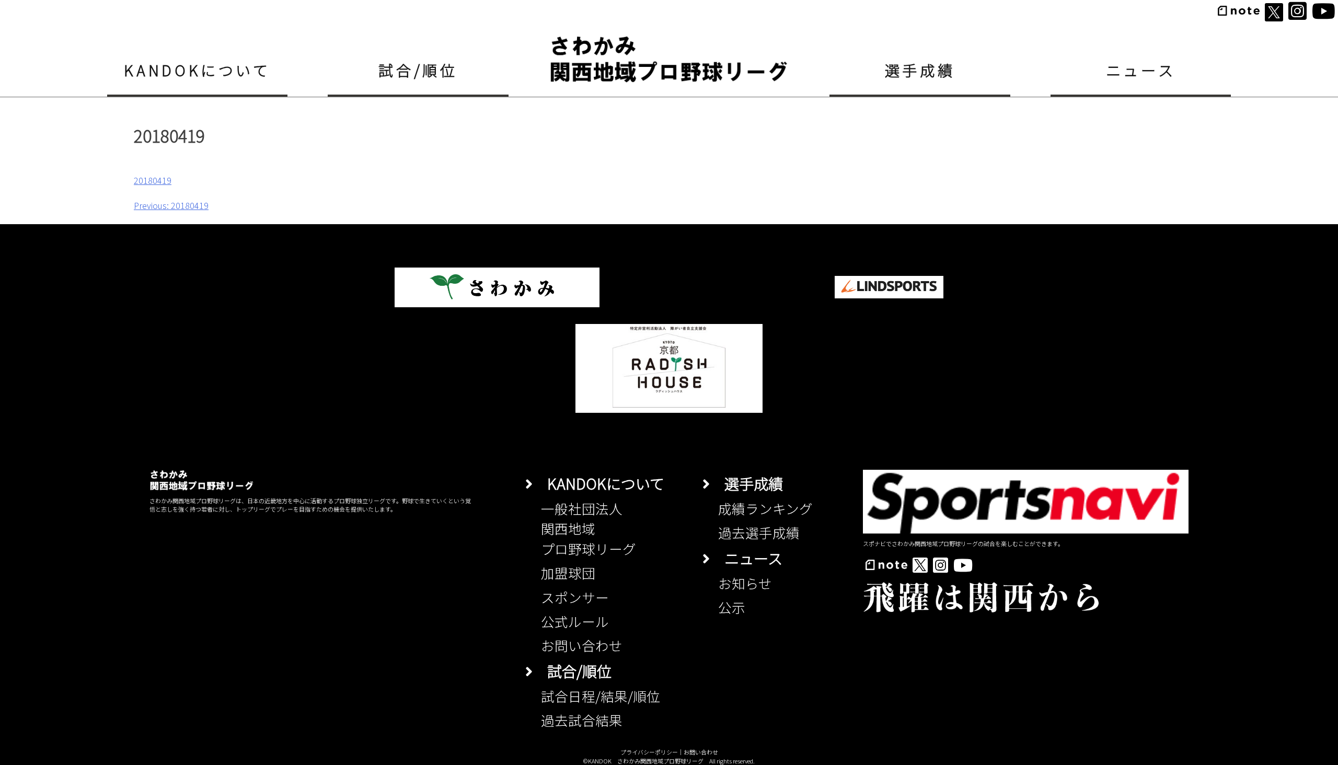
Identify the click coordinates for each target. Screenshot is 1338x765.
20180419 (152, 180)
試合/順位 (417, 69)
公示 (731, 607)
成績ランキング (765, 508)
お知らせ (745, 583)
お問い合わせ (581, 645)
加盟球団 (568, 572)
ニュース (1141, 69)
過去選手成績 (759, 532)
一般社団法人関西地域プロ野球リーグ (588, 528)
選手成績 (920, 69)
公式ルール (575, 621)
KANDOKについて (197, 69)
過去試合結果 (581, 719)
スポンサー (575, 597)
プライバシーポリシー (649, 752)
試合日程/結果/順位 (600, 695)
